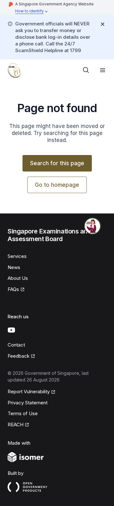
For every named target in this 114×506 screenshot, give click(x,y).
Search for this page (57, 163)
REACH (15, 425)
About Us (18, 278)
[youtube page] (11, 330)
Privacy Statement (28, 403)
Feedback (18, 356)
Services (17, 256)
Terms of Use (23, 413)
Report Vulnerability (29, 391)
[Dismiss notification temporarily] (102, 24)
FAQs (13, 289)
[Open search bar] (86, 70)
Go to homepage (57, 185)
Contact (16, 345)
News (14, 267)
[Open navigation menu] (102, 70)
